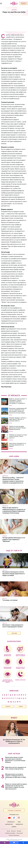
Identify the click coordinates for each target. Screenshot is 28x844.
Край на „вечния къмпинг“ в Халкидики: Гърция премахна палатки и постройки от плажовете (18, 401)
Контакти (13, 831)
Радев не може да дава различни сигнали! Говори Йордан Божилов (17, 428)
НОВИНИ (14, 826)
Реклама (19, 831)
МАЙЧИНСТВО (9, 824)
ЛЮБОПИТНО (19, 824)
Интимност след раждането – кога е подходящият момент (13, 626)
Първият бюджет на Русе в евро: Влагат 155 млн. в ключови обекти (17, 419)
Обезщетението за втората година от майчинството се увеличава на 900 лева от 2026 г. (15, 776)
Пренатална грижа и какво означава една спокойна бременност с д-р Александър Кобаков (15, 760)
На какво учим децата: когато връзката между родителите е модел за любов (13, 573)
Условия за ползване (10, 833)
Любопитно (5, 475)
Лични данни (19, 833)
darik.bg (11, 431)
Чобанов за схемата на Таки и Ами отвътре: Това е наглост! (18, 436)
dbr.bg (10, 405)
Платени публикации (14, 835)
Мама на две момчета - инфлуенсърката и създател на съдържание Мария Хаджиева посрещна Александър (13, 510)
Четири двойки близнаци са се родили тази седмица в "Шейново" (13, 539)
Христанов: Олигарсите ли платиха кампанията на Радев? (17, 445)
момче (21, 706)
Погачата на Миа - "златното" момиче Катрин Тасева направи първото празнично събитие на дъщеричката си (13, 480)
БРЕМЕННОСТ (11, 821)
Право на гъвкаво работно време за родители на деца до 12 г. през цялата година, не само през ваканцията (16, 786)
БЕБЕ (19, 821)
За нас (8, 831)
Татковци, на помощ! (10, 600)
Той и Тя (4, 570)
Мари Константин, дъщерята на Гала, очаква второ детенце (15, 768)
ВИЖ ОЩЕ (14, 633)
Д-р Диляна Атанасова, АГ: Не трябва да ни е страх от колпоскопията (14, 741)
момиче (8, 706)
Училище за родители (23, 3)
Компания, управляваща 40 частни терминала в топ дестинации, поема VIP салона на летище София (18, 411)
